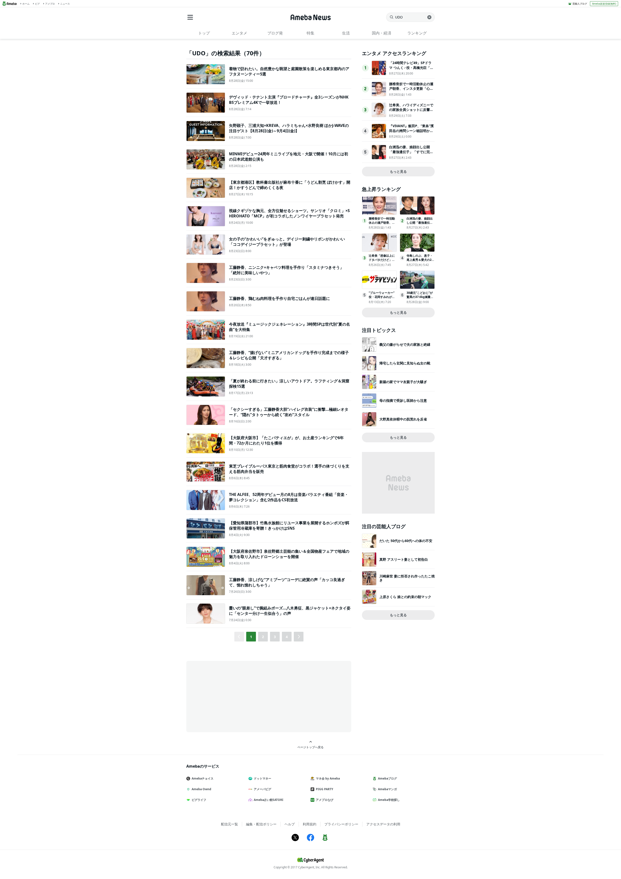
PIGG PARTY (324, 789)
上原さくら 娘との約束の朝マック (405, 596)
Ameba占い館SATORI (268, 800)
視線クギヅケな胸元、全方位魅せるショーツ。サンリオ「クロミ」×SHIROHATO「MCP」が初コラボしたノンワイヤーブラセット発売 (289, 213)
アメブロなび (324, 800)
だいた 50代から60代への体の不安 (405, 540)
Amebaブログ (387, 778)
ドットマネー (262, 778)
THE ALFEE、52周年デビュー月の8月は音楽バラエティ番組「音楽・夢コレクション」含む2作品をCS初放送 (288, 497)
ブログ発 (275, 33)
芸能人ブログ (579, 3)
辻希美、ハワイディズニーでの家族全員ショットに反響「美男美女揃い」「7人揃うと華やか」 (411, 112)
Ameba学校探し (389, 800)
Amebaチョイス (202, 778)
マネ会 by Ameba (328, 778)
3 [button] (275, 636)
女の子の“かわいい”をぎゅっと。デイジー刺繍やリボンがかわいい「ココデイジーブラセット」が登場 (287, 241)
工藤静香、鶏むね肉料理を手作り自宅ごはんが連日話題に (279, 298)
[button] (298, 636)
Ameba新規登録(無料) (604, 3)
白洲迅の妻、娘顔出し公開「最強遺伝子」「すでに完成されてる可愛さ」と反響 (411, 152)
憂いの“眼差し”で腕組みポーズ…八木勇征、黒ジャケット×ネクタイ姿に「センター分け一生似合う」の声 (290, 610)
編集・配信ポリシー (261, 824)
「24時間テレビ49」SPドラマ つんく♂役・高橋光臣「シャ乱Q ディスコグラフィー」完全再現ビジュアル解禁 (411, 69)
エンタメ (239, 33)
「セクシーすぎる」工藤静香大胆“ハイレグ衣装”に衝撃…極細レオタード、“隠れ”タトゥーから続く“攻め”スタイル (288, 412)
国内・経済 (381, 33)
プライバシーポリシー (341, 824)
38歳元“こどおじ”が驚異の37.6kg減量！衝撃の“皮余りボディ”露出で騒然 (420, 299)
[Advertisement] (230, 696)
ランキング (417, 33)
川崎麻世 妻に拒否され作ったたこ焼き (407, 578)
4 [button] (287, 636)
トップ (204, 33)
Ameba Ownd (201, 789)
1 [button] (251, 636)
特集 (310, 33)
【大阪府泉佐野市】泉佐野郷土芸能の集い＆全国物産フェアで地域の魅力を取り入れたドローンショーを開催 (289, 554)
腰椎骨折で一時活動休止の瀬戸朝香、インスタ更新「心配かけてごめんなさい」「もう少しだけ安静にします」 (411, 91)
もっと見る (398, 171)
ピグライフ (199, 800)
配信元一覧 (229, 824)
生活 (346, 33)
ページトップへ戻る (310, 747)
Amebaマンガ (387, 789)
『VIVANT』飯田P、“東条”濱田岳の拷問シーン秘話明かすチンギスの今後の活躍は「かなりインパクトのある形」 (411, 132)
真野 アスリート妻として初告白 (403, 559)
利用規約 (309, 824)
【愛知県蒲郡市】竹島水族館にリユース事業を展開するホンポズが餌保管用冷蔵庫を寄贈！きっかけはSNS (289, 525)
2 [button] (263, 636)
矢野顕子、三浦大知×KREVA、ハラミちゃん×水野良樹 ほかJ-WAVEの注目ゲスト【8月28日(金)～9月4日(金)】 (289, 128)
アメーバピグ (262, 789)
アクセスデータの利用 (383, 824)
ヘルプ (290, 824)
